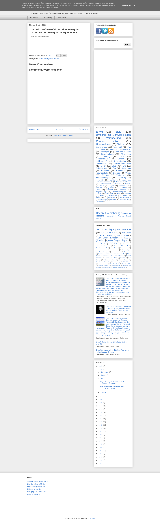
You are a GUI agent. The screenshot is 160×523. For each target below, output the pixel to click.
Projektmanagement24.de (36, 486)
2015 (101, 412)
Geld (102, 186)
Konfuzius (127, 252)
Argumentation (110, 197)
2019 (101, 403)
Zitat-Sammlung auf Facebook (37, 481)
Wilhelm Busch (106, 267)
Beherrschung (107, 154)
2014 (101, 415)
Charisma (122, 190)
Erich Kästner (127, 262)
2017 (101, 406)
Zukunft (56, 59)
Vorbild (112, 180)
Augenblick (123, 188)
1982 (101, 463)
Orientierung (101, 168)
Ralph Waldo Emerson (107, 238)
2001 (101, 457)
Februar (104, 392)
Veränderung (113, 138)
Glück (114, 166)
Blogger (92, 518)
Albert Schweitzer (109, 260)
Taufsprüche (110, 216)
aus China (126, 233)
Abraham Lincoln (102, 248)
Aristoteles (114, 248)
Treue (124, 196)
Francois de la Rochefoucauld (107, 250)
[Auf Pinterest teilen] (66, 55)
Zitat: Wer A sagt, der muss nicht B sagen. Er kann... (112, 382)
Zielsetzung (47, 17)
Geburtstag (126, 213)
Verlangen (120, 175)
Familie (118, 184)
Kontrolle (113, 199)
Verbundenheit (105, 184)
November (105, 372)
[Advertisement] (113, 86)
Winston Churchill (121, 246)
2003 (101, 450)
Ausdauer (126, 149)
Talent (98, 197)
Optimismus (101, 163)
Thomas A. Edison (111, 258)
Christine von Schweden (103, 262)
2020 (101, 399)
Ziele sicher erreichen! (34, 489)
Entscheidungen (103, 178)
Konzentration (120, 161)
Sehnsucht (118, 182)
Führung (105, 175)
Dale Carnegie (116, 262)
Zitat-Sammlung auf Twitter (36, 484)
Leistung (106, 156)
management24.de (33, 494)
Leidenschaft (101, 161)
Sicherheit (109, 194)
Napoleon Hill (107, 256)
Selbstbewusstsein (122, 163)
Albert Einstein (106, 235)
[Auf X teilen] (61, 55)
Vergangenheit (48, 59)
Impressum (61, 17)
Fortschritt (117, 147)
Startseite (34, 17)
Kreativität (99, 180)
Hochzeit (101, 213)
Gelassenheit (102, 159)
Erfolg (41, 59)
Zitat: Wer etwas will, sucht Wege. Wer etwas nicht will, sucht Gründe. (112, 351)
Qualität (110, 188)
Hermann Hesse (103, 264)
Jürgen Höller (116, 252)
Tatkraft (121, 144)
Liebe (121, 156)
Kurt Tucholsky (126, 264)
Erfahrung (123, 186)
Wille (102, 149)
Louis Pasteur (114, 244)
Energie (116, 173)
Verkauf (128, 194)
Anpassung (121, 178)
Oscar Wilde (108, 232)
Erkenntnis (121, 171)
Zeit (114, 168)
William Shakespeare (119, 267)
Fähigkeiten (126, 154)
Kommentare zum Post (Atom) (63, 135)
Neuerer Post (34, 130)
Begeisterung (101, 192)
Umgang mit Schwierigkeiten (113, 134)
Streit (102, 196)
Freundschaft (102, 173)
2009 (101, 431)
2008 (101, 435)
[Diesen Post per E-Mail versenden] (57, 55)
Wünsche (105, 171)
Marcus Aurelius (103, 265)
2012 (101, 422)
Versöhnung (113, 213)
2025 (101, 366)
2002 (101, 454)
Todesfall (100, 216)
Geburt (128, 216)
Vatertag (121, 216)
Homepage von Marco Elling (36, 492)
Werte (128, 173)
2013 (101, 419)
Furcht (98, 194)
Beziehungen (101, 147)
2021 (101, 396)
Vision (103, 166)
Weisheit (109, 190)
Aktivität (113, 149)
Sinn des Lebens (123, 152)
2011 (101, 425)
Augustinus (124, 242)
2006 (101, 441)
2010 (101, 428)
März (103, 378)
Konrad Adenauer (104, 254)
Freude (128, 184)
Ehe (124, 166)
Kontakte (99, 188)
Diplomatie (113, 196)
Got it (135, 5)
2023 (101, 369)
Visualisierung (123, 199)
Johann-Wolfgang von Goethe (113, 229)
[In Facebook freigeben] (64, 55)
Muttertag (98, 218)
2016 (101, 409)
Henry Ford (100, 244)
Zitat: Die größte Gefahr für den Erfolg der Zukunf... (112, 387)
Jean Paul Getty (114, 264)
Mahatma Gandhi (119, 254)
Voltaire (122, 258)
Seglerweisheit (116, 265)
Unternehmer (103, 144)
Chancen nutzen (108, 141)
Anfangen (105, 152)
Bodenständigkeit (119, 192)
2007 (101, 438)
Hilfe (119, 194)
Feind (98, 190)
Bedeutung (126, 168)
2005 (101, 444)
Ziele (118, 131)
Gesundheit (99, 201)
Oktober (104, 375)
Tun (129, 147)
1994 (101, 460)
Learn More (126, 5)
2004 (101, 447)
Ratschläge (103, 199)
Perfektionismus (125, 197)
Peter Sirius (119, 256)
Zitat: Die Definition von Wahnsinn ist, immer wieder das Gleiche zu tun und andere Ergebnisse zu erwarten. (118, 309)
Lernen (121, 159)
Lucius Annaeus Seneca (117, 240)
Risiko (128, 182)
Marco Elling (122, 235)
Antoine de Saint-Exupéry (106, 242)
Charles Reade (123, 260)
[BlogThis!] (59, 55)
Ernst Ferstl (124, 248)
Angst (111, 186)
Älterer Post (84, 130)
